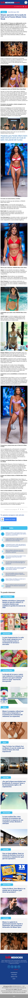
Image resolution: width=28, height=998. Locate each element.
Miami (4, 12)
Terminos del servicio (17, 992)
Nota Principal (6, 633)
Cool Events (6, 918)
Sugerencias (14, 972)
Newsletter (14, 976)
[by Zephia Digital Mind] (14, 996)
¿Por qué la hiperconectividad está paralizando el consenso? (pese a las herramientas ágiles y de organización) (15, 562)
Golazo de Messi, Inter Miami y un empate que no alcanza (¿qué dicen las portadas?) (15, 579)
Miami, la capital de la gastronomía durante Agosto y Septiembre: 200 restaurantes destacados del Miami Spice (16, 585)
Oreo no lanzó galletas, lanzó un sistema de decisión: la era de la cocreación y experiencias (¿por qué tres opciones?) (15, 574)
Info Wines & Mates (7, 596)
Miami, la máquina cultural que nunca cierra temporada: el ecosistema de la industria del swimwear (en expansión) (14, 551)
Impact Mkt (5, 777)
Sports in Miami (7, 884)
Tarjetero (14, 974)
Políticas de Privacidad (14, 987)
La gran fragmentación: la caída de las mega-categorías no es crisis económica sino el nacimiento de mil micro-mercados (15, 539)
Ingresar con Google (10, 519)
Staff (14, 978)
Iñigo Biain (19, 989)
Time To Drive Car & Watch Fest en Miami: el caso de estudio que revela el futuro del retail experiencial (16, 557)
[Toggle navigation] (26, 7)
